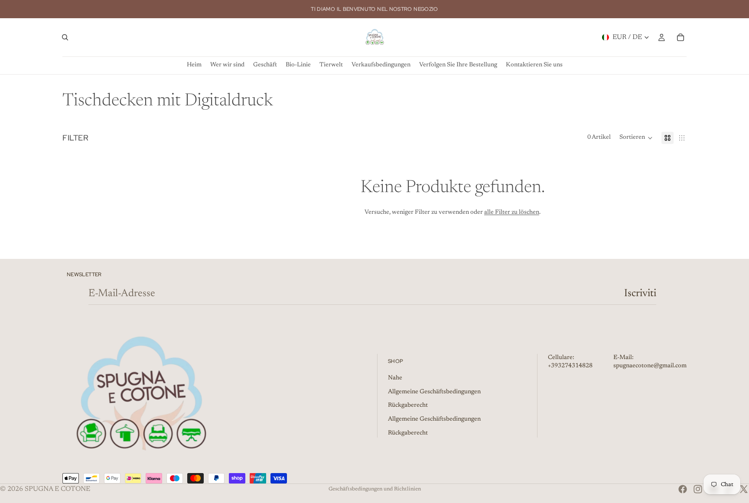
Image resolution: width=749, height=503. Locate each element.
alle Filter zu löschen (511, 212)
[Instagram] (698, 489)
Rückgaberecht (408, 405)
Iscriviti (640, 293)
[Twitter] (744, 489)
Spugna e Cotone (57, 489)
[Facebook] (682, 489)
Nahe (395, 378)
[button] (636, 137)
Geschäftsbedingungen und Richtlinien (375, 489)
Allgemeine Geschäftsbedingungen (434, 392)
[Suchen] (65, 37)
